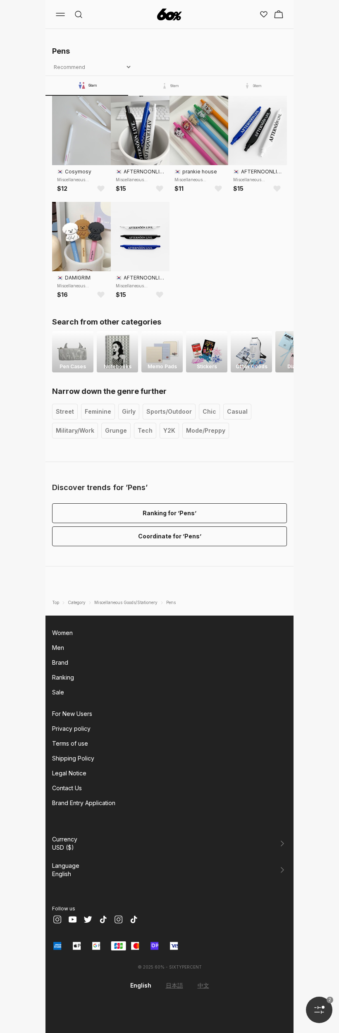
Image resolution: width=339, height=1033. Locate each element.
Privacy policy (71, 728)
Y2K (169, 430)
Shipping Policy (73, 758)
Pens (171, 602)
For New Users (72, 713)
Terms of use (70, 743)
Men (58, 647)
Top (55, 602)
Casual (237, 411)
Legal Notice (69, 773)
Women (62, 632)
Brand (60, 662)
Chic (209, 411)
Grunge (116, 430)
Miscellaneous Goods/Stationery (126, 602)
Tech (145, 430)
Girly (129, 411)
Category (77, 602)
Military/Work (75, 430)
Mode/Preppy (205, 430)
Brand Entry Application (83, 802)
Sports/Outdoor (169, 411)
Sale (58, 692)
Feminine (98, 411)
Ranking (63, 677)
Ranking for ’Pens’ (169, 512)
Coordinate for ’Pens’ (169, 536)
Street (65, 411)
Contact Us (67, 787)
